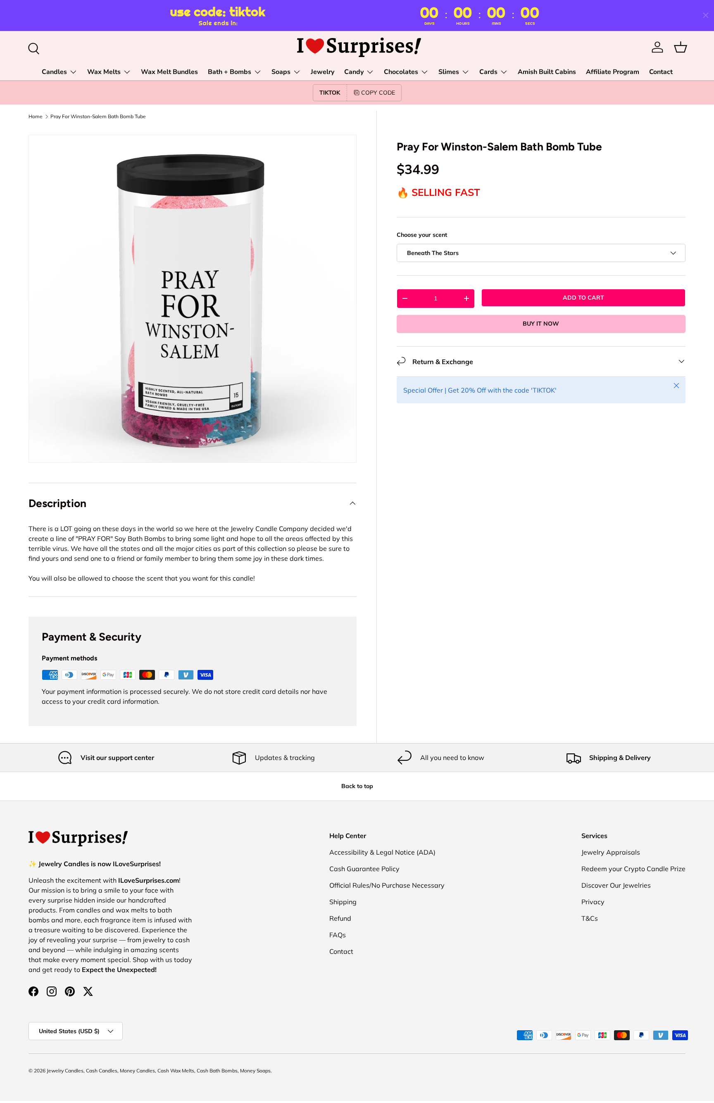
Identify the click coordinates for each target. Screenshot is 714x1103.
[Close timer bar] (705, 15)
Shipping (343, 902)
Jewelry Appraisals (610, 852)
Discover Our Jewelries (616, 885)
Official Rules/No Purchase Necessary (387, 885)
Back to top (357, 786)
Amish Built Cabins (547, 71)
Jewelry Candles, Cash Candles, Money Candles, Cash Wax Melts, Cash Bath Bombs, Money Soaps (159, 1070)
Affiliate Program (612, 71)
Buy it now (541, 323)
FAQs (337, 935)
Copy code (378, 92)
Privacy (593, 902)
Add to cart (583, 297)
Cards (488, 71)
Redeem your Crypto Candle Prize (633, 869)
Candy (354, 71)
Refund (340, 918)
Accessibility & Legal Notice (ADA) (382, 852)
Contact (661, 71)
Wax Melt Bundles (169, 71)
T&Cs (589, 918)
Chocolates (401, 71)
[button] (680, 47)
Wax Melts (104, 71)
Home (36, 116)
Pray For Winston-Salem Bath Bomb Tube (98, 116)
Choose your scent (422, 234)
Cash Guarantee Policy (364, 869)
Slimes (448, 71)
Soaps (280, 71)
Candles (54, 71)
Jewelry (322, 71)
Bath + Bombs (229, 71)
